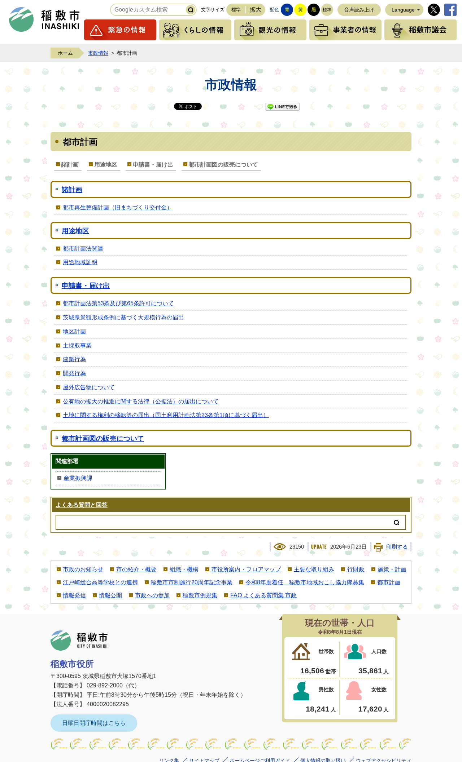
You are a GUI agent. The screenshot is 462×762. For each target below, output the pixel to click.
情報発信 (74, 595)
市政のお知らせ (83, 569)
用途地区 (105, 164)
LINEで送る (282, 107)
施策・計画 (392, 569)
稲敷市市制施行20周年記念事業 (191, 582)
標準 (236, 9)
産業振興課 (78, 478)
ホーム (65, 53)
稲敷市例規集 (200, 595)
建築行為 (74, 359)
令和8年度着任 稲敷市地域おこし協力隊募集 (304, 582)
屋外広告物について (89, 387)
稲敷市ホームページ (44, 19)
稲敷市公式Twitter (434, 10)
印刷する (397, 547)
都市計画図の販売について (223, 164)
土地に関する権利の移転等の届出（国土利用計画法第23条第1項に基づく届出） (166, 415)
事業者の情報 (345, 29)
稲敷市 (79, 640)
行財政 (356, 569)
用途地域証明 (80, 262)
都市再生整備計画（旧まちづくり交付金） (118, 207)
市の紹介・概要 (136, 569)
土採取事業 (77, 345)
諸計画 (70, 164)
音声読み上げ (359, 10)
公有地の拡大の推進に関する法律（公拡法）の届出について (141, 401)
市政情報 (98, 53)
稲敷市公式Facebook (450, 10)
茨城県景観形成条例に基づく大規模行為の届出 (123, 317)
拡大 (255, 9)
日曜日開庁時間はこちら (94, 723)
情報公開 (110, 595)
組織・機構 (184, 569)
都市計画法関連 (83, 248)
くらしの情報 (195, 29)
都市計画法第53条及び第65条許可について (118, 303)
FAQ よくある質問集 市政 (263, 595)
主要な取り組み (314, 569)
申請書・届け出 (153, 164)
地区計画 (74, 331)
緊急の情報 (120, 29)
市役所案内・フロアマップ (246, 569)
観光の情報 (270, 29)
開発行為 (74, 373)
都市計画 (388, 582)
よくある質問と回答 (82, 505)
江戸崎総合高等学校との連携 (100, 582)
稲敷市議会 (420, 29)
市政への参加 (152, 595)
